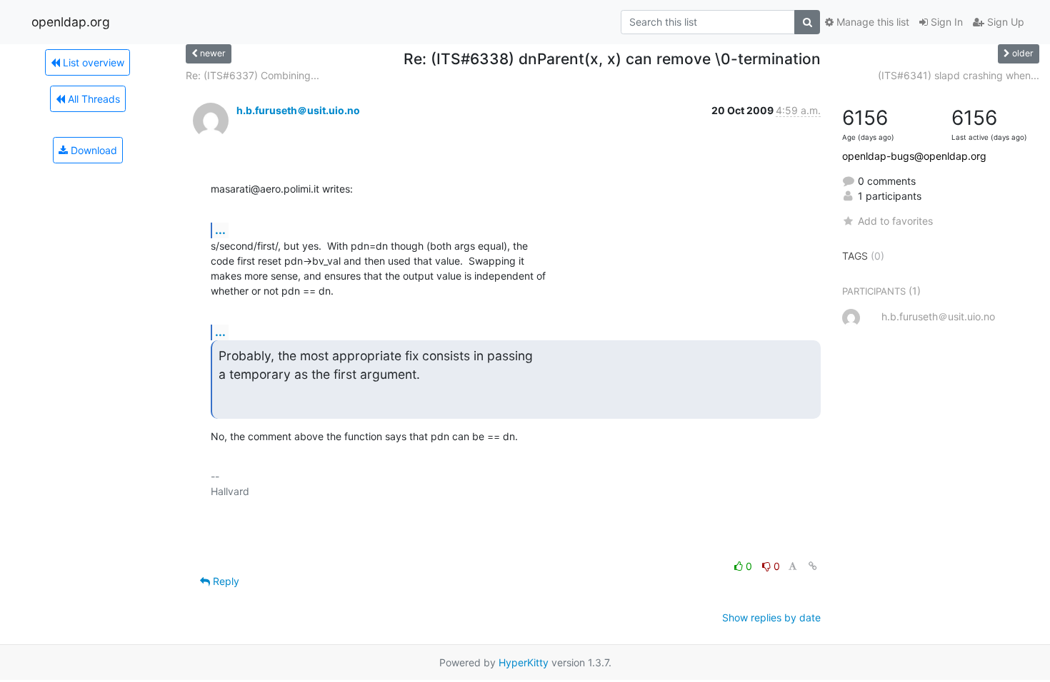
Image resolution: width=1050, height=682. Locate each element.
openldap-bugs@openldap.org (914, 156)
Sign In (945, 22)
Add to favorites (895, 221)
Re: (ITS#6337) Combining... (252, 75)
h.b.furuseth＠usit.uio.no (298, 110)
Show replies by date (771, 617)
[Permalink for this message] (813, 566)
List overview (92, 62)
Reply (224, 581)
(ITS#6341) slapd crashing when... (958, 75)
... (220, 230)
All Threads (92, 99)
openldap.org (70, 21)
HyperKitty (524, 662)
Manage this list (871, 22)
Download (92, 150)
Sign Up (1004, 22)
